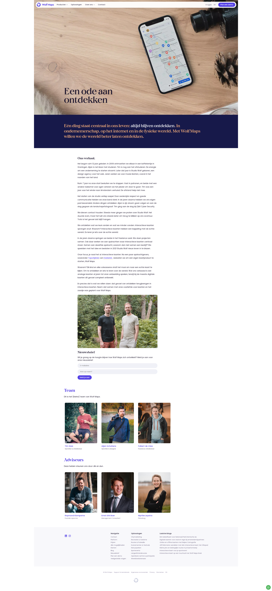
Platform (114, 540)
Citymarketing (136, 537)
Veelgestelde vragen (118, 559)
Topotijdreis (93, 258)
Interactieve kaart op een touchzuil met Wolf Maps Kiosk (181, 553)
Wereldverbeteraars (138, 559)
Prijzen (113, 542)
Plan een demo (226, 4)
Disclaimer (160, 572)
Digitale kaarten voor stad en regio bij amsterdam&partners (182, 540)
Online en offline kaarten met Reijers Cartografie (178, 542)
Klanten (113, 548)
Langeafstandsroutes (139, 553)
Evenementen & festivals (140, 545)
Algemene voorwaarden (139, 572)
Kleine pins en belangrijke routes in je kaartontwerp (178, 548)
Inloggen (208, 5)
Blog (112, 551)
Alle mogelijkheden (118, 545)
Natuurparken (136, 548)
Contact (101, 4)
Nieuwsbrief (115, 553)
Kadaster (108, 258)
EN (215, 5)
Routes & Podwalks (138, 542)
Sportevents (135, 551)
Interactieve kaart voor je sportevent (173, 551)
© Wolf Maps (107, 572)
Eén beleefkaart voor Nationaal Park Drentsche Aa (178, 537)
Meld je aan (85, 377)
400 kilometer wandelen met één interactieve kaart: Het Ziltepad (184, 545)
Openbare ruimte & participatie (143, 556)
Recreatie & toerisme (139, 540)
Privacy (152, 572)
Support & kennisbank (121, 572)
